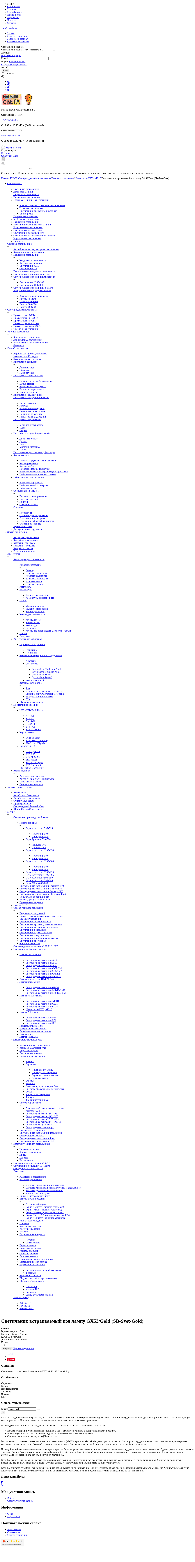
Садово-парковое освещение (28, 908)
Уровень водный (28, 392)
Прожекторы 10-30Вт (24, 315)
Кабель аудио (32, 625)
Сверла (23, 430)
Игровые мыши (34, 581)
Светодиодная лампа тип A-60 (41, 960)
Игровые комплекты (36, 576)
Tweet (10, 1354)
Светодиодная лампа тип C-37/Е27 (44, 971)
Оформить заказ (9, 156)
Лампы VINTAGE (29, 1036)
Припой (24, 501)
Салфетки (25, 636)
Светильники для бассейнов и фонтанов (34, 235)
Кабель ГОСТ (27, 1303)
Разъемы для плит (29, 1251)
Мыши (23, 600)
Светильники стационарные (34, 935)
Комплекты (25, 587)
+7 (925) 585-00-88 (10, 135)
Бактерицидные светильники (28, 252)
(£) (8, 89)
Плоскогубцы (27, 372)
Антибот (5, 52)
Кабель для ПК (33, 619)
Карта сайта (13, 1516)
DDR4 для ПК (33, 751)
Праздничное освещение (32, 1056)
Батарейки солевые (23, 548)
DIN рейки (31, 1286)
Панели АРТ (20, 905)
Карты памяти (27, 732)
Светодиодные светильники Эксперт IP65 (41, 891)
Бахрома (30, 1061)
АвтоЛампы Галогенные (26, 795)
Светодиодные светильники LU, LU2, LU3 (35, 946)
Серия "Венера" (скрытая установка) (45, 1207)
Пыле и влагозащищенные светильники (34, 271)
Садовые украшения (30, 919)
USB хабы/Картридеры (32, 768)
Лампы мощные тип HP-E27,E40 (37, 979)
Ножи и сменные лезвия (32, 411)
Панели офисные (28, 822)
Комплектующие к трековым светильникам (42, 205)
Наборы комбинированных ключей (38, 474)
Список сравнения (17, 36)
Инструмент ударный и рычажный (31, 433)
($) (8, 81)
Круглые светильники (31, 263)
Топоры (24, 449)
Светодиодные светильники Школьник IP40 (43, 894)
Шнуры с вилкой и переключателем (38, 1278)
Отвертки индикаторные (32, 518)
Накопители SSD (28, 746)
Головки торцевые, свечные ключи (38, 460)
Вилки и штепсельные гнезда (35, 1196)
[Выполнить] (54, 50)
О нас (10, 1513)
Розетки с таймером (36, 1204)
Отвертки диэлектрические (34, 515)
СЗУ (28, 699)
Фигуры (30, 1097)
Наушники (31, 652)
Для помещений (40, 1078)
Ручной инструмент (17, 348)
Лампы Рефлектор (29, 1012)
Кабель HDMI (33, 622)
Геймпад (30, 570)
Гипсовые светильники (25, 216)
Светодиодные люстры (32, 1135)
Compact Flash (33, 737)
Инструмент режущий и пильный (31, 397)
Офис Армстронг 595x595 (39, 828)
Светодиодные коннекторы (40, 1127)
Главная (5, 178)
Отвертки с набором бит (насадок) (37, 521)
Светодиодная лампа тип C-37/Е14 (44, 968)
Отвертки (18, 507)
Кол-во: (5, 1342)
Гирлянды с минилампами (45, 1075)
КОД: (4, 1336)
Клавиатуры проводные (38, 595)
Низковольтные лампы (31, 1026)
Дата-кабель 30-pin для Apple (47, 669)
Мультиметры (27, 383)
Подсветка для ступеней (32, 913)
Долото (23, 441)
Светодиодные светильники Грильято (33, 287)
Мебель (23, 633)
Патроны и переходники (32, 1234)
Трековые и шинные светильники (31, 200)
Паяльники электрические (33, 496)
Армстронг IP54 (40, 836)
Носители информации (25, 704)
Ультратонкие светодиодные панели (32, 290)
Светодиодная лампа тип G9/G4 (42, 987)
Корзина (5, 153)
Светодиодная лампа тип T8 (28, 1168)
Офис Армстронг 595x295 (39, 880)
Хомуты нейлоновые (30, 1275)
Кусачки (24, 405)
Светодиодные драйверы (39, 1124)
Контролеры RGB (35, 1111)
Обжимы (24, 370)
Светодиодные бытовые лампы (34, 178)
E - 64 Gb (30, 726)
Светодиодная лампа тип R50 (41, 1020)
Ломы (23, 444)
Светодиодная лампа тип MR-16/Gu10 (45, 990)
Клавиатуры (26, 589)
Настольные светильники (33, 1130)
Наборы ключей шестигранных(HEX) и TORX (44, 471)
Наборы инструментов (31, 482)
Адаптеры (31, 661)
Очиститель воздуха (23, 801)
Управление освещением (32, 1264)
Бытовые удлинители (31, 1179)
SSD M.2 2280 (33, 757)
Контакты (12, 20)
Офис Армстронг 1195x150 (40, 850)
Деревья (30, 1080)
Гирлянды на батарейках (44, 1072)
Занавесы (30, 1083)
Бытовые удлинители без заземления (45, 1185)
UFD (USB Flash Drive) (31, 710)
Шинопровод (26, 213)
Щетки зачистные (22, 526)
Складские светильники (26, 329)
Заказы (10, 33)
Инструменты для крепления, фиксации (34, 452)
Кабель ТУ (25, 1305)
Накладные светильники (26, 222)
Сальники (31, 1292)
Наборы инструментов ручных (29, 477)
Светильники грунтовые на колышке (39, 927)
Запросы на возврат (17, 38)
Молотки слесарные (30, 447)
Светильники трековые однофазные (38, 211)
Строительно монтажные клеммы (37, 1259)
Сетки (29, 1091)
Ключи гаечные (21, 455)
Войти (4, 55)
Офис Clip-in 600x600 (37, 883)
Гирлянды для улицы (42, 1069)
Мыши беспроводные (37, 608)
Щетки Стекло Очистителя (27, 809)
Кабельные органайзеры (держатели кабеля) (48, 630)
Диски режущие (28, 403)
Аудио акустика (21, 770)
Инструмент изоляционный (27, 394)
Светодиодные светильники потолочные (41, 1133)
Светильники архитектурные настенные (41, 924)
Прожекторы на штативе (26, 323)
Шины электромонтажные (39, 1294)
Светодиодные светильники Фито (37, 1138)
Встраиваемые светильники (28, 227)
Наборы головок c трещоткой (35, 469)
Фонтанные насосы (30, 943)
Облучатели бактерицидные (34, 897)
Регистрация (14, 55)
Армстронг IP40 (40, 833)
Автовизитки (20, 792)
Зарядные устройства (31, 683)
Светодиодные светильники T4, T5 (31, 1163)
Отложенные (14, 1532)
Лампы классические (30, 954)
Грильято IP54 (39, 847)
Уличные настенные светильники (30, 342)
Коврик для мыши (35, 611)
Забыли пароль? (17, 61)
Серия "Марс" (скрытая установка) (44, 1209)
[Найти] (30, 168)
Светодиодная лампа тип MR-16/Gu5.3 (46, 993)
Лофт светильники (23, 191)
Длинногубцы (27, 367)
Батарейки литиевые (24, 545)
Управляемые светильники (27, 238)
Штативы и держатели (31, 702)
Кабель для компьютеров (32, 614)
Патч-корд (31, 628)
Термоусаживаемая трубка (33, 1261)
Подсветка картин (29, 1050)
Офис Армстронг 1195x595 (40, 875)
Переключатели (28, 1245)
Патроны (30, 1240)
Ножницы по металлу (31, 414)
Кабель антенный (35, 680)
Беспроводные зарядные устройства (44, 691)
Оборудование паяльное (26, 490)
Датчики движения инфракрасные (43, 1270)
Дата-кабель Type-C (42, 677)
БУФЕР (14, 178)
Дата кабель (32, 663)
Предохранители (22, 803)
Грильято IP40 (39, 844)
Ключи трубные (28, 466)
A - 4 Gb (30, 715)
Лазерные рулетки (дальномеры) (36, 381)
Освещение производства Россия (30, 817)
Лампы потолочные (30, 982)
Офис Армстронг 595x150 (39, 877)
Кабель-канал (27, 1308)
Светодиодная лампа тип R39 (41, 1017)
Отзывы (11, 23)
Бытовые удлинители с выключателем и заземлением (53, 1187)
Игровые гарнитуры (36, 573)
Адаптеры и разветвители (33, 1176)
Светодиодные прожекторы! (22, 309)
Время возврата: (9, 1331)
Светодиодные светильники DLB (37, 1141)
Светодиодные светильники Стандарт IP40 (42, 886)
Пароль (5, 61)
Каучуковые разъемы (30, 1226)
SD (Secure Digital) (35, 743)
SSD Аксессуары (34, 762)
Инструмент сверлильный (27, 419)
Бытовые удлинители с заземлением (44, 1190)
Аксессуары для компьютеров (28, 559)
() (8, 84)
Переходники (33, 1242)
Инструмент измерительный (28, 375)
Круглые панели (28, 298)
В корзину (7, 1348)
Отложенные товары (18, 41)
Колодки (24, 1231)
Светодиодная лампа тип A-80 (41, 962)
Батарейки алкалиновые (26, 540)
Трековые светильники (31, 208)
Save (12, 1359)
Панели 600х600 (28, 307)
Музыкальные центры (31, 781)
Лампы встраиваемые (62, 178)
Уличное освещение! (18, 331)
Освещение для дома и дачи (27, 1039)
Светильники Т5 (28, 268)
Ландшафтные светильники (27, 340)
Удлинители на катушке (38, 1193)
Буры (22, 427)
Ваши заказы (14, 1529)
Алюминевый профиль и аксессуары (45, 1108)
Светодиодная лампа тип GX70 (42, 1006)
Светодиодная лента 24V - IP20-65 (43, 1122)
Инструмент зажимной (25, 362)
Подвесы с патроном (30, 1248)
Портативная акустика (31, 784)
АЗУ (28, 688)
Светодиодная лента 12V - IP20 (42, 1113)
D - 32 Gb (30, 724)
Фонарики (18, 345)
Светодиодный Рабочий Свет (28, 806)
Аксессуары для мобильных (28, 639)
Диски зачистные (28, 438)
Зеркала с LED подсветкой (33, 1047)
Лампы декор (26, 1034)
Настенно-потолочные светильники (32, 224)
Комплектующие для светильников (31, 1143)
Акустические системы (32, 776)
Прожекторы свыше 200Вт (27, 326)
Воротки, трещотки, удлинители (30, 353)
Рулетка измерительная (32, 389)
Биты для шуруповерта (31, 425)
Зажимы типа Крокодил (25, 356)
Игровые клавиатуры (37, 578)
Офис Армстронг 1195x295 (40, 872)
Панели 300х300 (28, 304)
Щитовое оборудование (32, 1281)
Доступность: (8, 1339)
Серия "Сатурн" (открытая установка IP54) (48, 1215)
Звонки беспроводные (31, 1220)
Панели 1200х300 (29, 301)
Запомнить (10, 73)
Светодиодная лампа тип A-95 (41, 965)
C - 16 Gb (30, 721)
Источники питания (30, 1149)
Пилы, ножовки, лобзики (33, 416)
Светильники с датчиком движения (31, 274)
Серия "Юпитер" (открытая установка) (46, 1218)
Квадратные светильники (33, 260)
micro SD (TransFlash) (37, 740)
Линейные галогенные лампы (35, 1031)
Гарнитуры (31, 650)
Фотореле (31, 1272)
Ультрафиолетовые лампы (33, 1028)
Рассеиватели (27, 1160)
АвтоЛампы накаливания (26, 798)
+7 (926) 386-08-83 (10, 120)
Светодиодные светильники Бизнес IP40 (41, 888)
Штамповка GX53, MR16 (88, 178)
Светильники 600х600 (31, 285)
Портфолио (13, 17)
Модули (24, 1157)
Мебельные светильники (26, 219)
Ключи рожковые (29, 463)
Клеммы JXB (32, 1289)
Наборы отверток (29, 488)
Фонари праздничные (37, 1100)
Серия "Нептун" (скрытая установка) (45, 1212)
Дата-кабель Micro (41, 674)
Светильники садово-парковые (36, 932)
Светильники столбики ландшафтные (39, 938)
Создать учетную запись (14, 64)
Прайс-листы (14, 14)
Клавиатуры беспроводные (40, 597)
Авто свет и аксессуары (19, 787)
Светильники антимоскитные (35, 921)
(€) (8, 87)
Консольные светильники (26, 337)
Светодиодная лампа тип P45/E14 (43, 976)
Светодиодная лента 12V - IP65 (42, 1116)
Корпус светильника (30, 1152)
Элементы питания (17, 532)
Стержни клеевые (29, 504)
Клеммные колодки (30, 1229)
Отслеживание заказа (12, 49)
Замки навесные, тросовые (27, 359)
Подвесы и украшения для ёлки (42, 1086)
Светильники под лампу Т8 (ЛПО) (31, 1165)
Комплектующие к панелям (34, 296)
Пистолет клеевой (29, 499)
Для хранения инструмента (27, 529)
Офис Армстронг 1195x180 (40, 861)
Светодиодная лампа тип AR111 (42, 1001)
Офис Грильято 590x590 (38, 839)
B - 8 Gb (30, 718)
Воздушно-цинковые (24, 551)
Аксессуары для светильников (35, 899)
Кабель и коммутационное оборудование (41, 655)
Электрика (19, 1171)
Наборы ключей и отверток (34, 485)
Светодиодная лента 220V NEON (43, 1119)
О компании (13, 6)
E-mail (4, 58)
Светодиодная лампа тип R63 (41, 1023)
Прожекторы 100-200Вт (25, 318)
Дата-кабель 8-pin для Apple (46, 672)
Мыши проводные (35, 606)
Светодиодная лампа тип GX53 (42, 1004)
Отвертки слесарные (30, 523)
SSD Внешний (33, 765)
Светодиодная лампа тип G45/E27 (43, 973)
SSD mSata (31, 759)
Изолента (24, 1223)
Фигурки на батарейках (38, 1094)
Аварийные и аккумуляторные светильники (36, 249)
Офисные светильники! (19, 244)
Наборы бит (26, 512)
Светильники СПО (29, 265)
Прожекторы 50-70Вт (24, 320)
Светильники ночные (31, 1053)
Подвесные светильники (26, 194)
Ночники (18, 241)
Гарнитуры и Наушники (32, 644)
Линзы (23, 1154)
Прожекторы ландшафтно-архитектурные (41, 916)
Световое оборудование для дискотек (45, 1089)
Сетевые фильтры (29, 1253)
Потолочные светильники (27, 197)
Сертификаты (14, 12)
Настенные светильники (26, 189)
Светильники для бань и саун (28, 233)
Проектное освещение (31, 902)
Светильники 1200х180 (32, 282)
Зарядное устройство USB (39, 696)
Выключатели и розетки (32, 1198)
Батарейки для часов (24, 543)
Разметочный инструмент (33, 386)
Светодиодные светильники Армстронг (34, 276)
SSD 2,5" (30, 754)
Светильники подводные (33, 929)
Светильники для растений (27, 230)
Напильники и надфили (32, 408)
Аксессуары (13, 554)
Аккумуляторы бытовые (26, 537)
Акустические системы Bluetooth (37, 779)
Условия (11, 9)
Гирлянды (31, 1064)
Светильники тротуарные (33, 940)
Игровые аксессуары (30, 565)
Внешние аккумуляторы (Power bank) (45, 694)
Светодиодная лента (30, 1102)
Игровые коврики (35, 584)
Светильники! (14, 183)
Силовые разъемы (29, 1256)
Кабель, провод (21, 1297)
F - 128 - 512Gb (33, 729)
